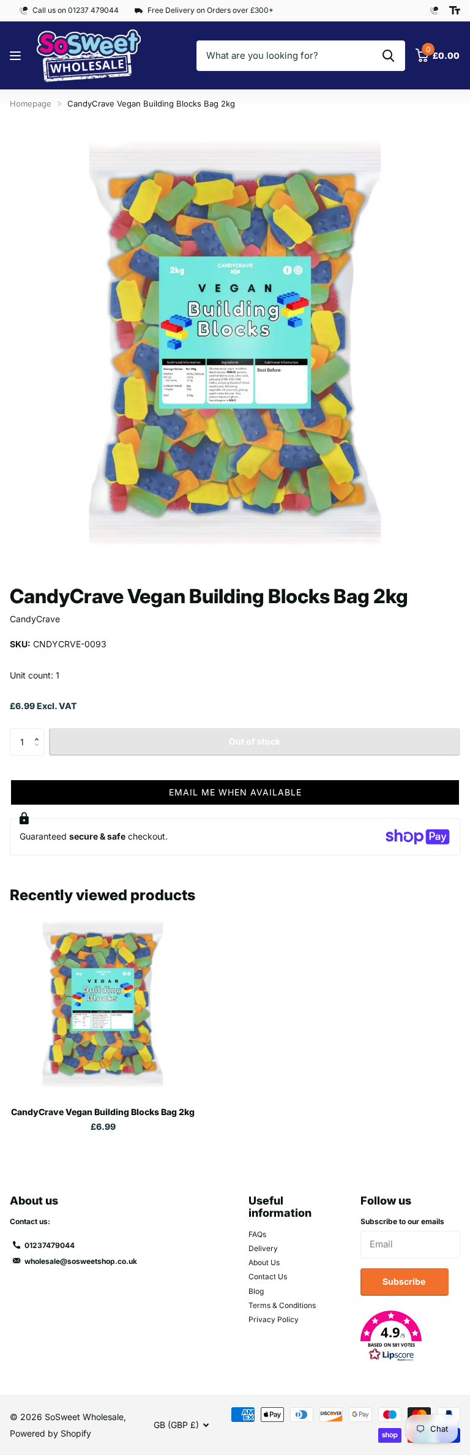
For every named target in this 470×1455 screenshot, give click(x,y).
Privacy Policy (273, 1319)
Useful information (279, 1207)
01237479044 (49, 1245)
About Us (264, 1262)
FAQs (257, 1234)
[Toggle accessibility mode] (454, 10)
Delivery (263, 1248)
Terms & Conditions (282, 1305)
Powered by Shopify (50, 1433)
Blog (256, 1291)
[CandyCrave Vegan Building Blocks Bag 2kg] (103, 1004)
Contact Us (267, 1276)
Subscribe (404, 1281)
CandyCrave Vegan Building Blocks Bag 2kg (103, 1112)
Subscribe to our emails (402, 1221)
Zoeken (388, 55)
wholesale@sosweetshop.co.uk (80, 1261)
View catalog (17, 56)
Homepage (30, 103)
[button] (39, 732)
